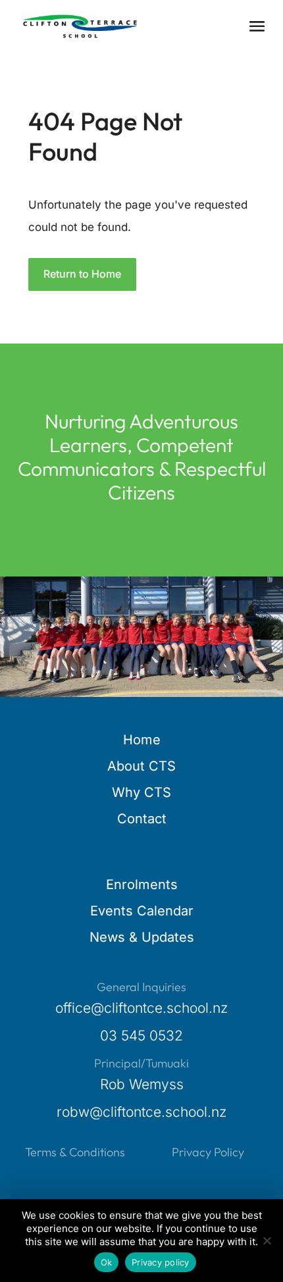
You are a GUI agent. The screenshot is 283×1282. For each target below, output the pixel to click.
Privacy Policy (208, 1152)
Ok (107, 1262)
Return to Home (82, 273)
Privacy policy (161, 1262)
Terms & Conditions (75, 1152)
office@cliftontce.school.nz (141, 1008)
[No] (266, 1240)
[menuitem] (141, 740)
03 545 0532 (141, 1035)
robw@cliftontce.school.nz (141, 1112)
